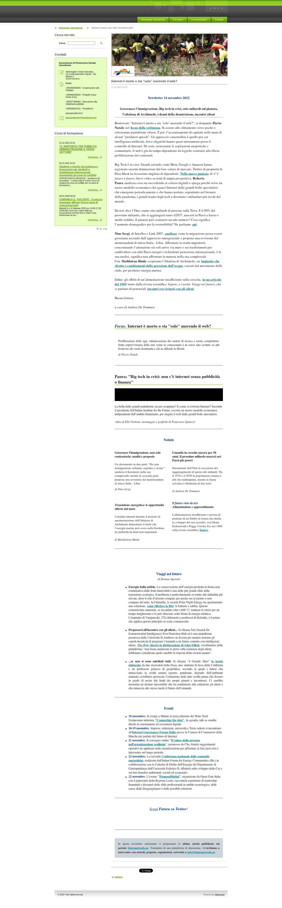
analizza (171, 233)
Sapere (204, 530)
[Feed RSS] (222, 9)
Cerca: (62, 43)
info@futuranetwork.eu (201, 852)
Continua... (93, 157)
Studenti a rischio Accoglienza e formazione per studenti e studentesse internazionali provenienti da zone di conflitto (78, 171)
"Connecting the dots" (169, 720)
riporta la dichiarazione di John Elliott (168, 645)
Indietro (119, 877)
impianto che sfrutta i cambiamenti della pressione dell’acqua (167, 263)
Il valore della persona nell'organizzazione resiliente (164, 742)
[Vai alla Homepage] (211, 9)
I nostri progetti (199, 19)
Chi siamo (178, 19)
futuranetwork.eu (138, 848)
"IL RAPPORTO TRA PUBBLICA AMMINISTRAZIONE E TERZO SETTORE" (78, 149)
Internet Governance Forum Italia (154, 732)
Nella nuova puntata (194, 173)
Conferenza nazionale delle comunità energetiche (169, 758)
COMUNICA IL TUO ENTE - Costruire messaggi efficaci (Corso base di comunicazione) (80, 202)
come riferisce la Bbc (160, 606)
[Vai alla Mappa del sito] (215, 9)
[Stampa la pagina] (219, 9)
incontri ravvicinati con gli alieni (170, 288)
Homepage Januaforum (153, 19)
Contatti (219, 19)
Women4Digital (169, 776)
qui (194, 224)
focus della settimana (145, 127)
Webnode (220, 894)
